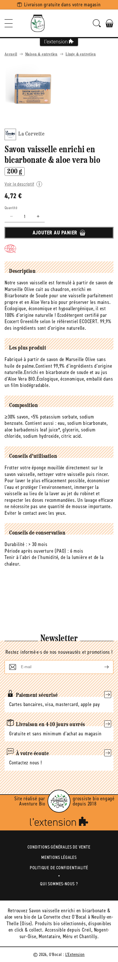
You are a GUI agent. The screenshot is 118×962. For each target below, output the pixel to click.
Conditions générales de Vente (58, 847)
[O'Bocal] (37, 23)
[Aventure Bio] (59, 801)
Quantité (11, 208)
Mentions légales (59, 857)
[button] (9, 23)
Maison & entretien (41, 54)
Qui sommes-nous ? (59, 884)
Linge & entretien (81, 54)
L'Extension (75, 954)
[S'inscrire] (102, 667)
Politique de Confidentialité (59, 868)
